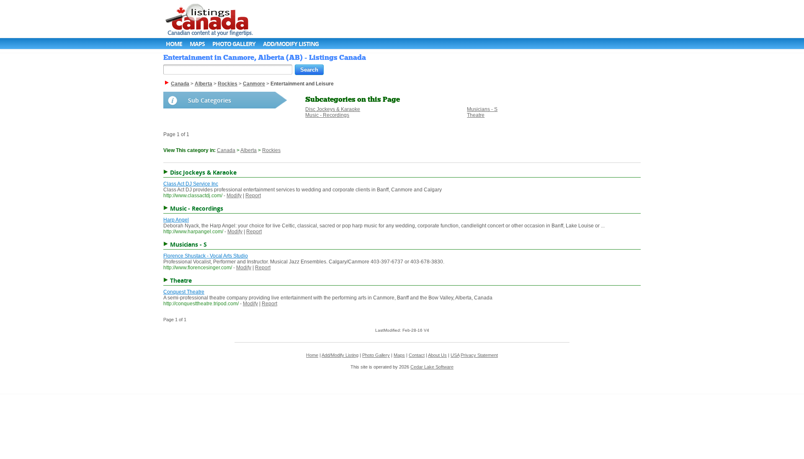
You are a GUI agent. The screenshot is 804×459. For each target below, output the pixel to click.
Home (174, 44)
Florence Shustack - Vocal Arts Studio (205, 256)
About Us (437, 355)
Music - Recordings (327, 115)
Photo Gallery (233, 44)
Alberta (248, 150)
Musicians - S (482, 109)
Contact (417, 355)
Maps (197, 44)
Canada (226, 150)
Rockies (271, 150)
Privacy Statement (479, 355)
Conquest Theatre (183, 292)
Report (253, 196)
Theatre (475, 115)
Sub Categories (209, 100)
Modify (234, 196)
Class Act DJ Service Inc (190, 184)
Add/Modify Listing (291, 44)
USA (455, 355)
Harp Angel (176, 220)
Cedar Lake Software (432, 366)
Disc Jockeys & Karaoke (332, 109)
